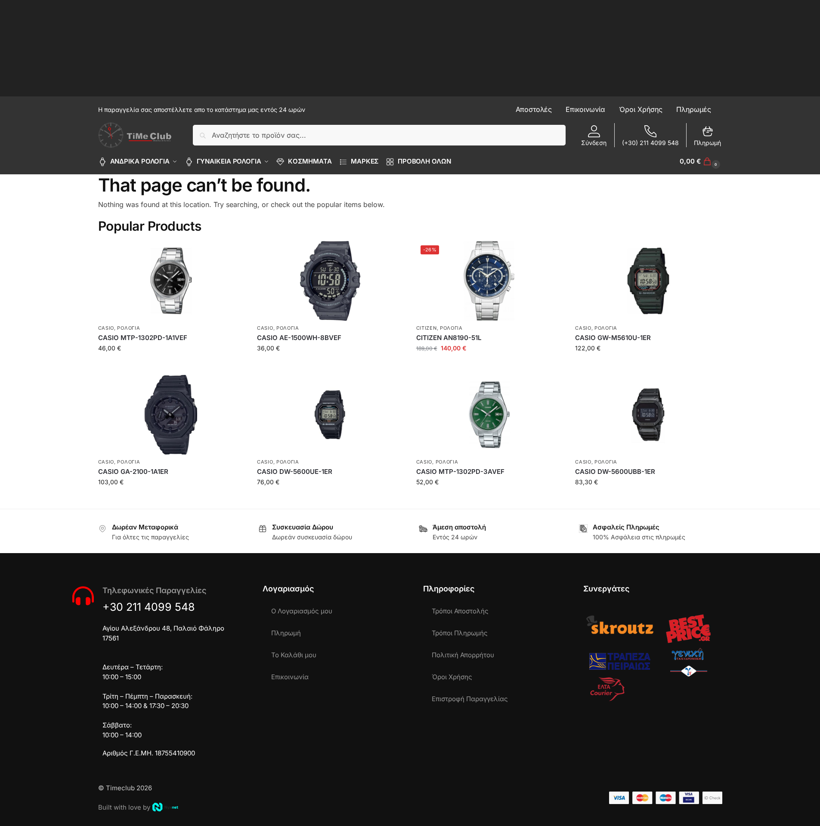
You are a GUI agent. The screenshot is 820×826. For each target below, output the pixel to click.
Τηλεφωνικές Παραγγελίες (154, 590)
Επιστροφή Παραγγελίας (470, 699)
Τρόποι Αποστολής (460, 611)
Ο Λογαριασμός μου (301, 611)
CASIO (106, 328)
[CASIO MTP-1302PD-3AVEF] (489, 415)
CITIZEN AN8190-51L (448, 338)
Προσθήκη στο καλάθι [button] (171, 366)
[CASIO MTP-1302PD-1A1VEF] (171, 281)
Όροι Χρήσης (452, 677)
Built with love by (124, 807)
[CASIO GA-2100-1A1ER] (171, 415)
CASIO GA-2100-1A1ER (133, 471)
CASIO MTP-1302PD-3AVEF (460, 471)
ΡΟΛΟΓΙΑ (128, 328)
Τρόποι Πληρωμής (460, 633)
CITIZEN (426, 328)
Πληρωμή (707, 142)
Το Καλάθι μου (293, 655)
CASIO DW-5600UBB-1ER (615, 471)
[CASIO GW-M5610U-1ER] (648, 281)
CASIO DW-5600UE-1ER (294, 471)
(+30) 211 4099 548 (650, 142)
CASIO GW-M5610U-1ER (613, 338)
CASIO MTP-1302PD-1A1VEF (142, 338)
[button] (701, 161)
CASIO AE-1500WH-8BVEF (299, 338)
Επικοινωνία (290, 677)
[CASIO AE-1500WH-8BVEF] (330, 281)
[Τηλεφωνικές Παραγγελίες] (83, 595)
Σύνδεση (593, 142)
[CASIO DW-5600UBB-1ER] (648, 415)
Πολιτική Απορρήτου (463, 655)
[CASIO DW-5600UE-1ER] (330, 415)
